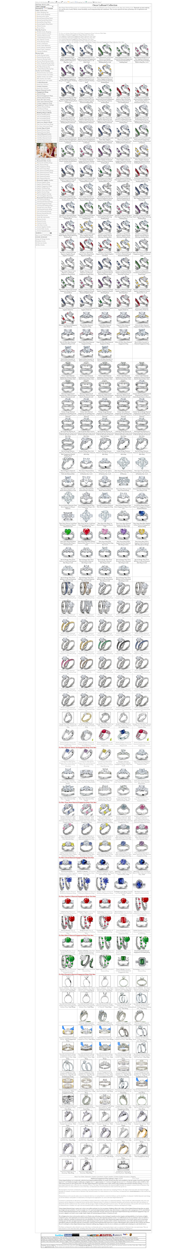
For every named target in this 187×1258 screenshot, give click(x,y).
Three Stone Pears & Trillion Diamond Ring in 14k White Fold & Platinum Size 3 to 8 (142, 472)
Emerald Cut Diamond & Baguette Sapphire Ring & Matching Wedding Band (105, 235)
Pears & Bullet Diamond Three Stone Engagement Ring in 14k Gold (86, 507)
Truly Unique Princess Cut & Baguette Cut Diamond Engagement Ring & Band (68, 272)
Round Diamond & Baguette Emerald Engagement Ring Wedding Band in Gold (104, 179)
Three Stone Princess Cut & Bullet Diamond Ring (123, 489)
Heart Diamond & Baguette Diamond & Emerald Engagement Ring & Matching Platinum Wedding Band (105, 100)
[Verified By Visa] (94, 1236)
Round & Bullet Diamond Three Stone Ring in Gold (141, 489)
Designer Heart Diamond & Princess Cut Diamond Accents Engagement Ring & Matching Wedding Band (123, 120)
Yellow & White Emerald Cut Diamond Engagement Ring (105, 359)
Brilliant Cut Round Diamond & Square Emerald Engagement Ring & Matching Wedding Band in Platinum (142, 140)
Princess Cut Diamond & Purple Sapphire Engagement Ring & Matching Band (105, 291)
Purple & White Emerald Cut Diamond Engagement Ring (86, 359)
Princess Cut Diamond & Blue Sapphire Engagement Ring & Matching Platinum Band (105, 272)
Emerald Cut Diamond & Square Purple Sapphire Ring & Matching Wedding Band (142, 217)
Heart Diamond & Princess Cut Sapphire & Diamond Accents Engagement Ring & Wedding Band (86, 80)
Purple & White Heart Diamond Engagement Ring (105, 342)
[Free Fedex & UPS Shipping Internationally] (127, 1236)
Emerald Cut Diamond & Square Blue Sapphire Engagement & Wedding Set (141, 198)
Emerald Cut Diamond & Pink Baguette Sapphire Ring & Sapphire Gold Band (68, 254)
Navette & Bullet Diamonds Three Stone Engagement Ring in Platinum (68, 507)
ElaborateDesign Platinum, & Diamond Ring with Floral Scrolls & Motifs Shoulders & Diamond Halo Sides (142, 434)
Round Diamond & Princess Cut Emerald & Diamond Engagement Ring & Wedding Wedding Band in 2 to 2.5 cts (68, 160)
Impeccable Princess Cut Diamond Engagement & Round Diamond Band (142, 254)
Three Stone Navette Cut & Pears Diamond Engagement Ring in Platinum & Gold (86, 525)
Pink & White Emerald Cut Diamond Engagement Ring (68, 359)
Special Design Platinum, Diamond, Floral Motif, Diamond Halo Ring (105, 452)
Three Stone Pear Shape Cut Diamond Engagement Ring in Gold (105, 525)
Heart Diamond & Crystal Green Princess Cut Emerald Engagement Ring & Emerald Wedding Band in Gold (105, 60)
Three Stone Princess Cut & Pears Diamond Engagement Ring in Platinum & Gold (68, 525)
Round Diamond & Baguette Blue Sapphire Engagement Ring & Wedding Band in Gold (68, 179)
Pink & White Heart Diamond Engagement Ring (86, 342)
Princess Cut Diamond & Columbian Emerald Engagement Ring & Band (142, 272)
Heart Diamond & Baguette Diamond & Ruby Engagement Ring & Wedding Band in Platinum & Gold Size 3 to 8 (142, 100)
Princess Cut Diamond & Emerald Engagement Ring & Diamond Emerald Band (68, 291)
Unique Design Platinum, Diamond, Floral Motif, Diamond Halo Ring (123, 452)
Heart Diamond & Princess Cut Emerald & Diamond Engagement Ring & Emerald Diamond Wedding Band (123, 60)
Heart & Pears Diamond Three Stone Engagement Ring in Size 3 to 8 (123, 507)
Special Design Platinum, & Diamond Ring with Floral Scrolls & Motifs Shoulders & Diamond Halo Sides (68, 434)
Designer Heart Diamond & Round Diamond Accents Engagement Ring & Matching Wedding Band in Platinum (68, 120)
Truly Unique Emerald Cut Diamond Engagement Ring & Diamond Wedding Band (86, 198)
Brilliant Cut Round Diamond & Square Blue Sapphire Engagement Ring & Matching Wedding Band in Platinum (104, 140)
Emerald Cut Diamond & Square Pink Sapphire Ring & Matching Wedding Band (123, 217)
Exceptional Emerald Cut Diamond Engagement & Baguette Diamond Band (123, 198)
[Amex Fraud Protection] (88, 1236)
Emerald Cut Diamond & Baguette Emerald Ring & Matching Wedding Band (142, 235)
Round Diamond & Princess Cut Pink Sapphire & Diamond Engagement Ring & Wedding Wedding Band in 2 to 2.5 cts (86, 160)
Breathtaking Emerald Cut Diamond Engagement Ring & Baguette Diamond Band (105, 198)
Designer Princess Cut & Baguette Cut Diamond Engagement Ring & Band (86, 272)
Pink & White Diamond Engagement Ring (105, 325)
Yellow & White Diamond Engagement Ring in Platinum (142, 325)
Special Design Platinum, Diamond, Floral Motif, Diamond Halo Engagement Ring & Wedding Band (68, 453)
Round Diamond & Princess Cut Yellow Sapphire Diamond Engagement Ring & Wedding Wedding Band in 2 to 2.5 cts (141, 160)
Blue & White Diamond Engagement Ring (86, 325)
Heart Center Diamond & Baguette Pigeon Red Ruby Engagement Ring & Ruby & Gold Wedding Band (123, 100)
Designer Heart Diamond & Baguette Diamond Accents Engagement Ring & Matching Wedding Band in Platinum (86, 120)
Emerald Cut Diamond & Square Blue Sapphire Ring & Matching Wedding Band (68, 217)
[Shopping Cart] (76, 2)
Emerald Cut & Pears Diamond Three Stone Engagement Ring (105, 506)
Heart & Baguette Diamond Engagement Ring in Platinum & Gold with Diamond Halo (68, 472)
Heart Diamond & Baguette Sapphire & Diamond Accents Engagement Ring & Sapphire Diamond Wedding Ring (86, 100)
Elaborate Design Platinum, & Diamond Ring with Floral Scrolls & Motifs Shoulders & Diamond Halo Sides (123, 434)
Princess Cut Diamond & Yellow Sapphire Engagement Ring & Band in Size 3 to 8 (141, 291)
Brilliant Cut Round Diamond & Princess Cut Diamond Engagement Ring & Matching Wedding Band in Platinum (123, 140)
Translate (50, 8)
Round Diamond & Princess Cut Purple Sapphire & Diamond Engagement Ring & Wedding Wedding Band (104, 160)
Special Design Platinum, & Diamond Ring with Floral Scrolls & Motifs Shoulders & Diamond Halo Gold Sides (105, 434)
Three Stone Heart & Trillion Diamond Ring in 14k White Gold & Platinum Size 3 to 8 (86, 472)
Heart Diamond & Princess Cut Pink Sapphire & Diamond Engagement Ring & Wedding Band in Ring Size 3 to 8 (142, 60)
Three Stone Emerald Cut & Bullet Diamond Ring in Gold (68, 489)
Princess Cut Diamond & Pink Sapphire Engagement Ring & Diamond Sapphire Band (86, 291)
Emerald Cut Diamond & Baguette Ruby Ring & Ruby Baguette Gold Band (86, 254)
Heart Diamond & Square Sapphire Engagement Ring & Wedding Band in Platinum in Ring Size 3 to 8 (68, 60)
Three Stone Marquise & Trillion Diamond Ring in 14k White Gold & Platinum (123, 472)
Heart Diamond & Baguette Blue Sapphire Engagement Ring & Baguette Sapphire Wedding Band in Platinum (68, 100)
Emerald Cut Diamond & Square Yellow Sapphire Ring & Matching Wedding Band (86, 235)
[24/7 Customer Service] (62, 2)
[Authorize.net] (117, 1236)
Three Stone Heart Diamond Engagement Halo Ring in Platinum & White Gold (123, 525)
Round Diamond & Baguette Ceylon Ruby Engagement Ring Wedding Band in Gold (141, 179)
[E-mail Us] (68, 2)
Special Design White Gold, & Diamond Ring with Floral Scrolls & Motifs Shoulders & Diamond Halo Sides (86, 434)
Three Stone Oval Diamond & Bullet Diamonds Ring (105, 489)
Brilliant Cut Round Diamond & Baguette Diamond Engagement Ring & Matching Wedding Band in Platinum (68, 140)
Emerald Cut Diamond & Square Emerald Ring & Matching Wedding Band (86, 217)
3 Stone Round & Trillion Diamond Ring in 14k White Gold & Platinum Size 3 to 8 (105, 472)
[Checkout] (86, 2)
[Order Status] (93, 2)
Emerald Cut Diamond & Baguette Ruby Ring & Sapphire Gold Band (104, 254)
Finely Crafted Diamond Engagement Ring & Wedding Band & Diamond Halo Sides (68, 377)
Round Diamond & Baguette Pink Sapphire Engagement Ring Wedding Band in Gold (123, 179)
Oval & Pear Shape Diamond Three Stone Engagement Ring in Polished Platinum (142, 507)
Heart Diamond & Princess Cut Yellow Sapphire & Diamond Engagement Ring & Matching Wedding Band (105, 80)
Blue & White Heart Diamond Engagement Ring (68, 342)
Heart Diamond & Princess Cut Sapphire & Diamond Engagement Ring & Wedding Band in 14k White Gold (86, 60)
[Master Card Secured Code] (97, 1236)
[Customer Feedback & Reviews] (48, 2)
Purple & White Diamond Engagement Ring (123, 325)
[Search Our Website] (56, 2)
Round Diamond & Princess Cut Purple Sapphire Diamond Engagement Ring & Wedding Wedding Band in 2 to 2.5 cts (123, 160)
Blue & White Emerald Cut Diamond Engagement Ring (142, 342)
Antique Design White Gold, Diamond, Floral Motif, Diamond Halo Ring (86, 452)
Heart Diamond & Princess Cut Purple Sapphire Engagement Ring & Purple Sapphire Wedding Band (68, 80)
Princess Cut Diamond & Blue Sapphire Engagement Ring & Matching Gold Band (123, 272)
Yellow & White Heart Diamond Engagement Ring (123, 342)
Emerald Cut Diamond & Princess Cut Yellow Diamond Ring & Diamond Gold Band (123, 254)
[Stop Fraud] (91, 1236)
